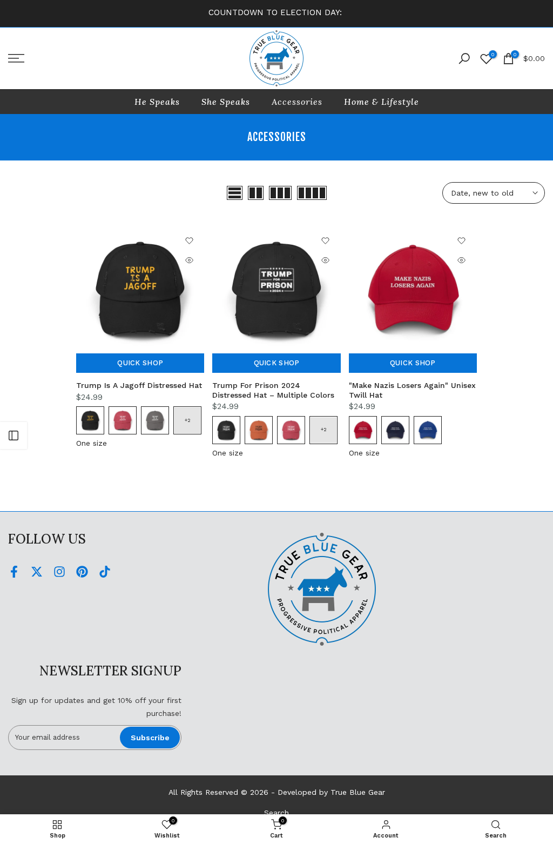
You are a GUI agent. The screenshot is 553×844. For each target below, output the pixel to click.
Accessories (297, 101)
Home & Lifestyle (381, 101)
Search (276, 812)
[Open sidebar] (13, 435)
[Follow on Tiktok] (105, 571)
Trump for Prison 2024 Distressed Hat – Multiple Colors (273, 390)
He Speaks (157, 101)
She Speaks (225, 101)
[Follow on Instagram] (59, 571)
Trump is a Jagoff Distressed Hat (139, 385)
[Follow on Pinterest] (82, 571)
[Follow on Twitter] (37, 571)
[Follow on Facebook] (14, 571)
